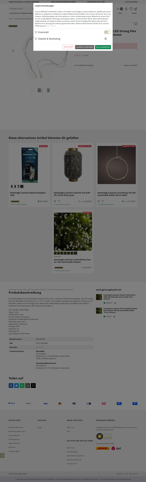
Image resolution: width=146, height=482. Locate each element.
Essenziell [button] (43, 32)
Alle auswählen (103, 47)
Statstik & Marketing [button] (49, 38)
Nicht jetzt (68, 47)
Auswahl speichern (84, 47)
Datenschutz (51, 26)
